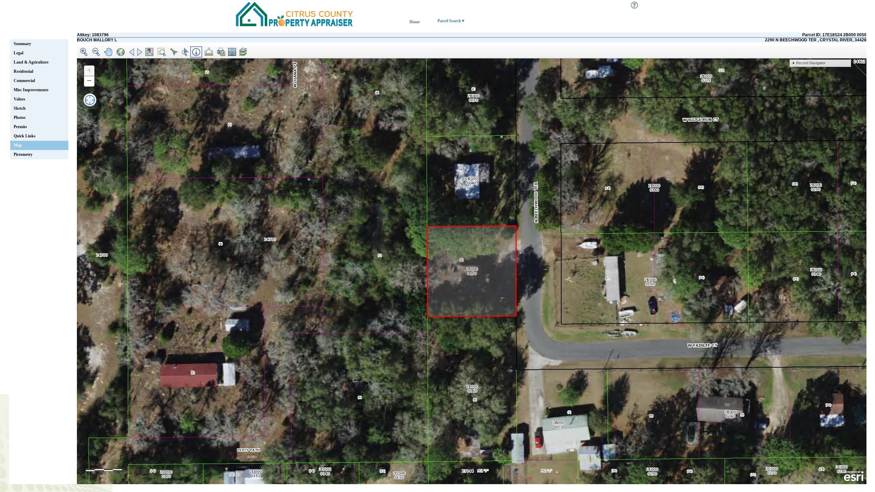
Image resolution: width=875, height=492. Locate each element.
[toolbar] (471, 52)
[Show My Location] (90, 100)
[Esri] (854, 476)
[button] (84, 51)
